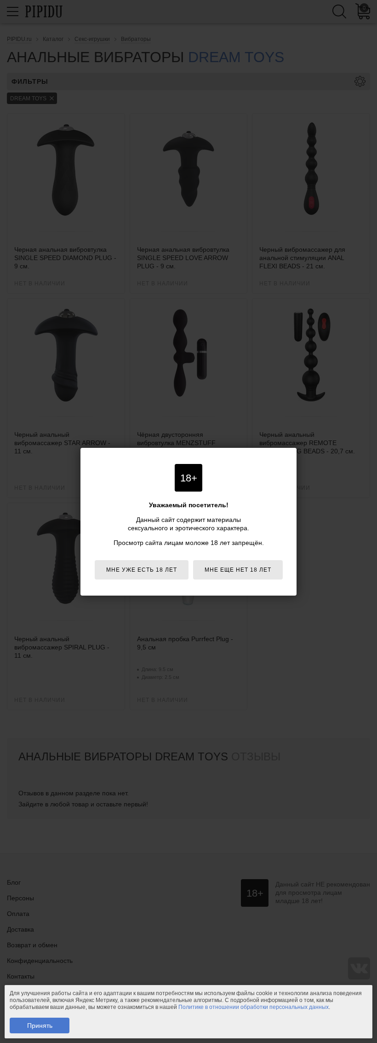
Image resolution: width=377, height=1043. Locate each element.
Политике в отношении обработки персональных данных (253, 1007)
